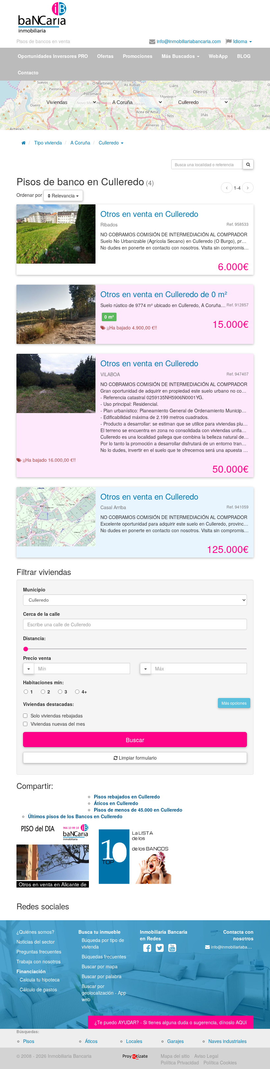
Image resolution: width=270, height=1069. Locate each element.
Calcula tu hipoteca (40, 979)
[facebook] (147, 949)
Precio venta (37, 658)
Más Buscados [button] (179, 56)
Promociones (137, 56)
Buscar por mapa (100, 966)
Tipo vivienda (48, 142)
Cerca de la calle (41, 614)
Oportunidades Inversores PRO (53, 56)
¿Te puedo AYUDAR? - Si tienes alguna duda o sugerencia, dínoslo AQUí (170, 1022)
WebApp (218, 56)
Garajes (175, 1041)
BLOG (244, 56)
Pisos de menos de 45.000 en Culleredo (138, 809)
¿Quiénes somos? (35, 931)
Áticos (91, 1041)
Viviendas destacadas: (48, 704)
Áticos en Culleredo (116, 803)
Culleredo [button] (109, 142)
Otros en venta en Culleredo (149, 213)
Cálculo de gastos (38, 989)
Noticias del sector (35, 941)
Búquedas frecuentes (104, 956)
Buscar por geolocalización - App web (104, 993)
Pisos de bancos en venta (43, 41)
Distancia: (34, 638)
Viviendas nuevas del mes (58, 723)
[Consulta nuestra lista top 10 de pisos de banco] (135, 859)
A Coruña (80, 142)
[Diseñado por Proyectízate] (135, 1056)
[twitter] (160, 949)
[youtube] (172, 949)
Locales (134, 1041)
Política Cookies (220, 1062)
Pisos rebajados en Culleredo (127, 796)
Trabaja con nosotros (38, 961)
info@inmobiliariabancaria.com (188, 41)
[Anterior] (226, 187)
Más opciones (234, 703)
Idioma (240, 41)
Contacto (28, 72)
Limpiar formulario (137, 757)
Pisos (28, 1041)
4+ (84, 691)
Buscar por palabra (102, 976)
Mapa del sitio (175, 1056)
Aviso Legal (206, 1056)
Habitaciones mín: (43, 682)
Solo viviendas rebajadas (57, 715)
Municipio (34, 589)
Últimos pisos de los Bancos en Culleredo (75, 816)
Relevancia (63, 195)
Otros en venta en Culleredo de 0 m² (163, 294)
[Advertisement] (131, 16)
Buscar (135, 739)
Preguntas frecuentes (38, 951)
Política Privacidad (180, 1062)
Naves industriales (227, 1041)
